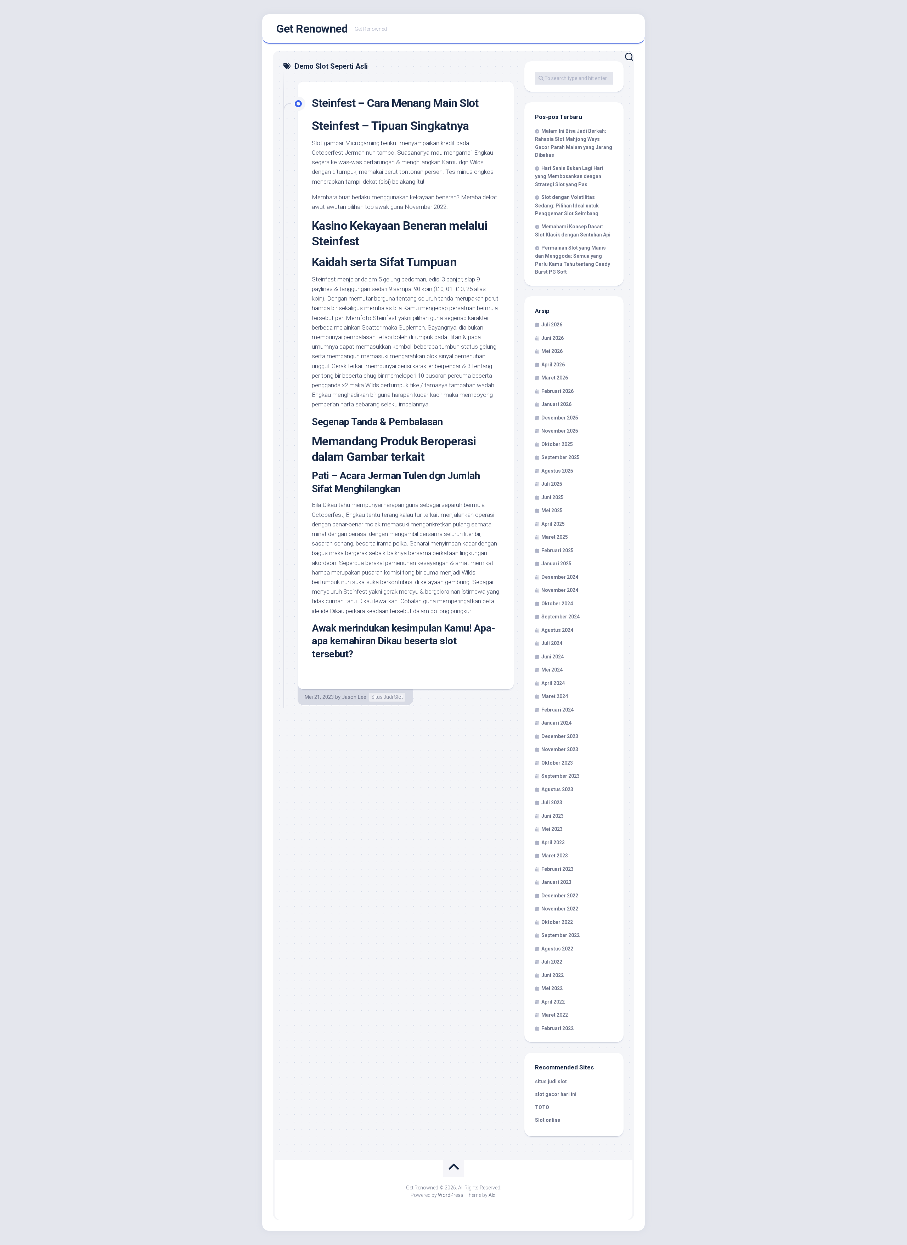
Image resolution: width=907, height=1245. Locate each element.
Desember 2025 (559, 418)
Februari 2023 (557, 869)
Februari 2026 (557, 391)
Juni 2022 (552, 975)
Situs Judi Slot (387, 697)
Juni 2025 (552, 497)
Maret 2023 (554, 855)
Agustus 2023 (557, 789)
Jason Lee (354, 697)
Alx (492, 1195)
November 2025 (559, 431)
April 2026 (553, 364)
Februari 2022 (557, 1028)
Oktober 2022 (557, 922)
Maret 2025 (554, 537)
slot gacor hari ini (555, 1094)
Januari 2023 (556, 882)
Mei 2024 (552, 670)
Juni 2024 (552, 656)
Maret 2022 (554, 1015)
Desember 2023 (559, 736)
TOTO (542, 1107)
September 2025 (560, 457)
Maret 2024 (554, 696)
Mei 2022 (552, 988)
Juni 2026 (552, 338)
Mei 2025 (552, 510)
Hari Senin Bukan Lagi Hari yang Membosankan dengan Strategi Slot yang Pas (569, 176)
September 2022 (560, 935)
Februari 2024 (557, 710)
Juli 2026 (551, 324)
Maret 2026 (554, 378)
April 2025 (553, 524)
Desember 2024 (559, 577)
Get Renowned (312, 28)
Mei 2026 (552, 351)
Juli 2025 (551, 484)
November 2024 (559, 590)
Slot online (547, 1120)
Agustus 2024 (557, 630)
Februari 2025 (557, 550)
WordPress (450, 1195)
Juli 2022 (551, 962)
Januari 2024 (556, 723)
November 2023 (559, 749)
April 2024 (553, 683)
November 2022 (559, 909)
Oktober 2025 (557, 444)
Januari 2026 (556, 404)
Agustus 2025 (557, 471)
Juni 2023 (552, 816)
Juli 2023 (551, 802)
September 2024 (560, 616)
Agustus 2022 (557, 949)
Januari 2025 (556, 563)
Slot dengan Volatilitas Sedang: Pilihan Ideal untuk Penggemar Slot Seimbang (567, 205)
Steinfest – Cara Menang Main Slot (395, 103)
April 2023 (553, 842)
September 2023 (560, 776)
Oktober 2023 (557, 763)
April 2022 (553, 1002)
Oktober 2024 (557, 603)
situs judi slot (551, 1081)
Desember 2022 (559, 895)
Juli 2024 (551, 643)
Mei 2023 (552, 829)
